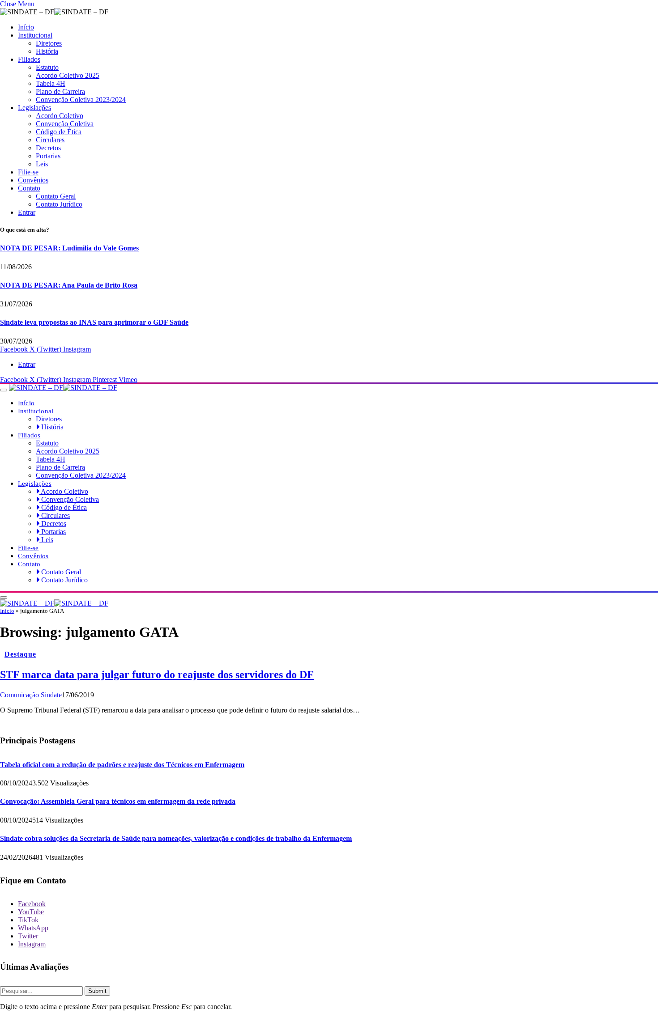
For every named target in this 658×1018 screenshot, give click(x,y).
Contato (29, 188)
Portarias (48, 156)
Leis (42, 164)
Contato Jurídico (59, 204)
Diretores (49, 43)
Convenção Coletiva (65, 123)
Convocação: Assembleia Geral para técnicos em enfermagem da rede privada (117, 801)
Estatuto (47, 67)
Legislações (34, 107)
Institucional (35, 35)
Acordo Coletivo (59, 115)
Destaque (20, 654)
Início (26, 27)
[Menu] (3, 390)
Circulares (50, 140)
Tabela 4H (50, 83)
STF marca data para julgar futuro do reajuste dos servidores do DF (157, 674)
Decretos (48, 148)
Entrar (26, 212)
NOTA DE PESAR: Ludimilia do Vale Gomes (69, 248)
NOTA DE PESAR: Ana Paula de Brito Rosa (68, 285)
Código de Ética (58, 132)
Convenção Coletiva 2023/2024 (81, 99)
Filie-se (28, 172)
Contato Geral (56, 196)
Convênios (33, 180)
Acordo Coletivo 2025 (67, 75)
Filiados (29, 59)
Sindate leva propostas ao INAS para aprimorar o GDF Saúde (94, 322)
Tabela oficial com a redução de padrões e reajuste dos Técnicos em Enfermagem (122, 764)
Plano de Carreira (60, 91)
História (47, 51)
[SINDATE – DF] (63, 387)
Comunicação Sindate (31, 695)
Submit (97, 991)
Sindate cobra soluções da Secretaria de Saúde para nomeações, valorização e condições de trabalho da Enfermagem (176, 838)
